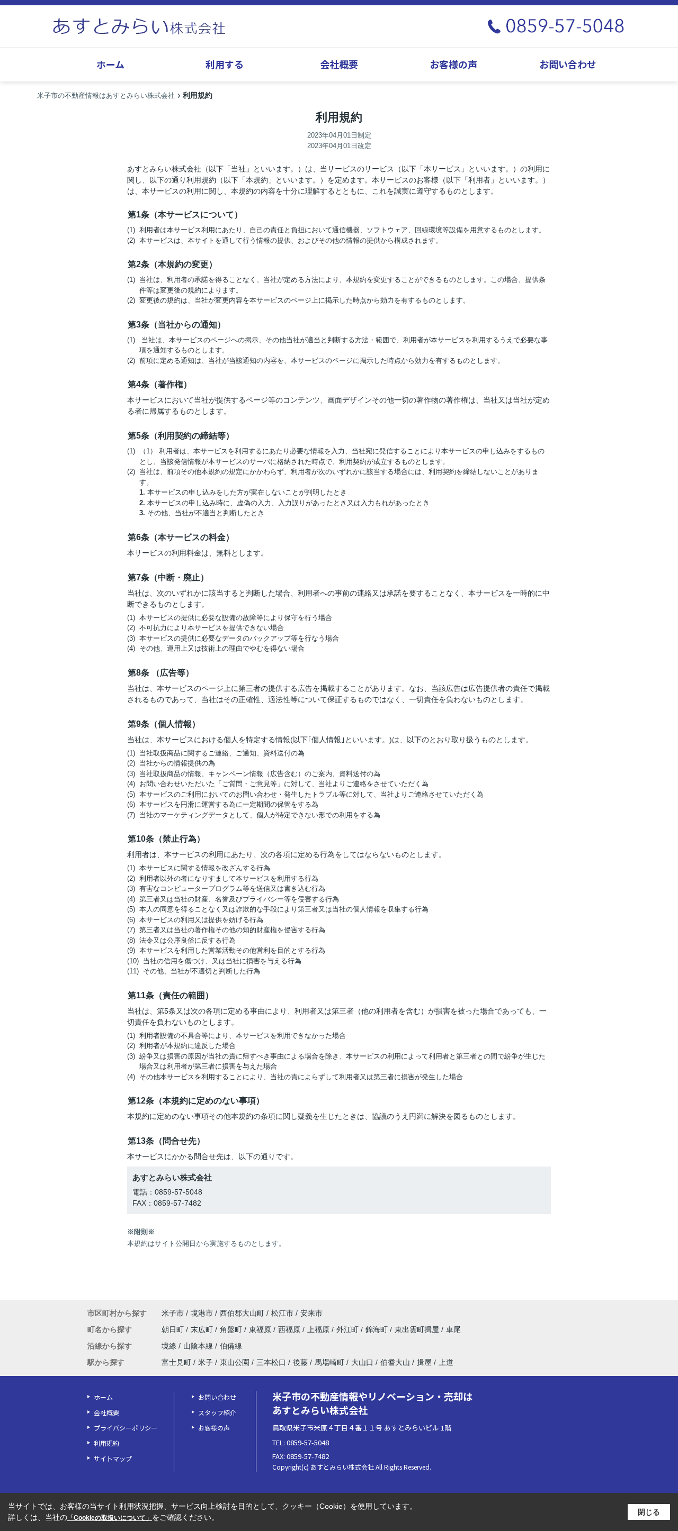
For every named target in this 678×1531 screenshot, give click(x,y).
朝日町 (174, 1329)
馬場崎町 (329, 1362)
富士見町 (176, 1362)
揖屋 (424, 1362)
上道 (446, 1362)
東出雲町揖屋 (418, 1329)
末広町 (203, 1329)
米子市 (173, 1313)
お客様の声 (453, 64)
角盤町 (232, 1329)
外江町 (348, 1329)
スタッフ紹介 (217, 1412)
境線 (170, 1346)
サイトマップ (113, 1458)
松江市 (282, 1313)
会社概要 (339, 64)
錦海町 (377, 1329)
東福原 (261, 1329)
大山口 (362, 1362)
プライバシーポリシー (125, 1427)
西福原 (290, 1329)
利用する (225, 64)
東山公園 (234, 1362)
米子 (205, 1362)
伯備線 (231, 1346)
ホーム (110, 64)
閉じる (649, 1512)
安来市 (311, 1313)
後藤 (300, 1362)
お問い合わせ (567, 64)
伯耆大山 (395, 1362)
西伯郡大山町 (242, 1313)
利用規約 (106, 1442)
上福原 (319, 1329)
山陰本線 (199, 1346)
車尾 (453, 1329)
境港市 (202, 1313)
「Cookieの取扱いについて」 (109, 1517)
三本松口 (271, 1362)
